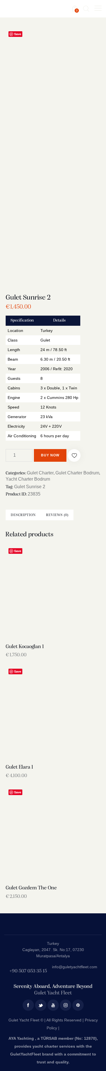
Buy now (50, 455)
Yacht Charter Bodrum (28, 479)
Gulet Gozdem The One (31, 888)
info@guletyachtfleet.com (74, 967)
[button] (74, 455)
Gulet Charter (40, 472)
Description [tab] (23, 515)
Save (17, 34)
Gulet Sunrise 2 (29, 486)
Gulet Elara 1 (19, 767)
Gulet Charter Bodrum (77, 472)
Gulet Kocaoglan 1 (25, 647)
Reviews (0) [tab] (57, 515)
